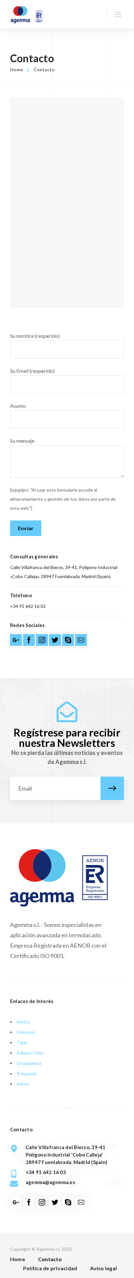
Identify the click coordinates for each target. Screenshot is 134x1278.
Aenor (23, 1084)
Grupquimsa (29, 1063)
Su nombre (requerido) (35, 336)
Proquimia (27, 1073)
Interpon (26, 1032)
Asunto (18, 406)
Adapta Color (30, 1052)
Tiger (22, 1042)
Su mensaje (22, 441)
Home (16, 69)
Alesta (23, 1021)
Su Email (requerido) (32, 371)
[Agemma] (26, 14)
